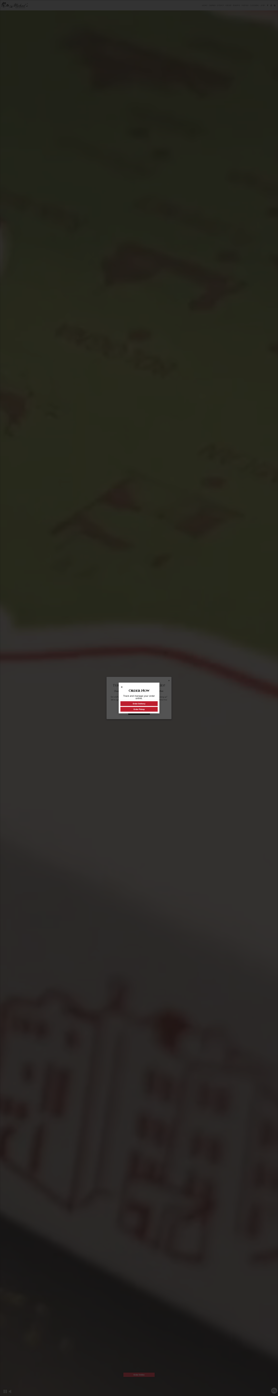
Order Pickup (139, 709)
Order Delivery (139, 704)
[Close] (122, 686)
